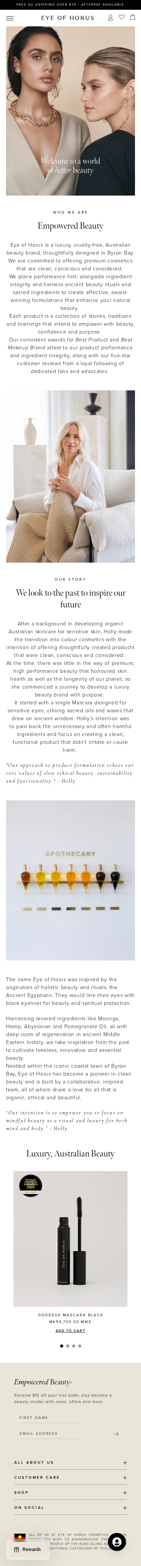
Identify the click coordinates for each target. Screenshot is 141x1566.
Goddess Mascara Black (70, 1315)
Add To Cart (70, 1331)
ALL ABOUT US (34, 1463)
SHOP (21, 1493)
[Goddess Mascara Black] (71, 1239)
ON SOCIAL (29, 1508)
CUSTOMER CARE (37, 1478)
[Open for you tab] (117, 1542)
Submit (116, 1434)
